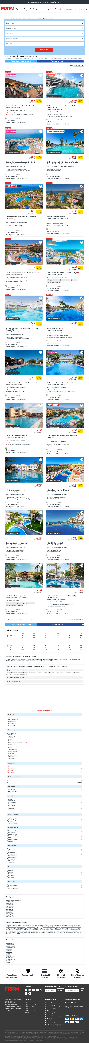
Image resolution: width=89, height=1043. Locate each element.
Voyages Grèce (9, 910)
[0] (84, 9)
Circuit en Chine (9, 950)
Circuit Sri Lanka (9, 953)
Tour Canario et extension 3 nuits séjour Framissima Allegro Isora (59, 925)
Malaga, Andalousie (60, 659)
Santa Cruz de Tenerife (24, 660)
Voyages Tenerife (37, 18)
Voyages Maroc (9, 904)
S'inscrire (60, 990)
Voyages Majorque (10, 901)
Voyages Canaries (10, 906)
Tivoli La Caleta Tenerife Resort (65, 928)
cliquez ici (41, 1040)
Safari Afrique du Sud (10, 959)
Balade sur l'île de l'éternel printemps (51, 927)
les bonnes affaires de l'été (54, 2)
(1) (44, 711)
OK (82, 990)
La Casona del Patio (21, 927)
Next (40, 85)
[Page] (26, 990)
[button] (12, 973)
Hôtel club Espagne (17, 18)
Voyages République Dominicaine (13, 900)
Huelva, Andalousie (15, 660)
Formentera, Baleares (10, 659)
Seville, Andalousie (52, 659)
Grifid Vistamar (54, 932)
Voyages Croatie (9, 903)
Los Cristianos (44, 660)
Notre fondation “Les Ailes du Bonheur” (33, 1011)
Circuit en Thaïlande (10, 946)
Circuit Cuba (8, 955)
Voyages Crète (9, 912)
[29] (12, 768)
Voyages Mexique (10, 916)
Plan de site (49, 1019)
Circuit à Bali (9, 952)
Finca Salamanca (67, 929)
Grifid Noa (11, 933)
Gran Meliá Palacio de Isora (75, 931)
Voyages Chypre (9, 909)
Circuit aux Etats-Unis (10, 947)
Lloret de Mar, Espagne (26, 659)
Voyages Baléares (10, 913)
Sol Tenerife (48, 932)
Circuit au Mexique (10, 943)
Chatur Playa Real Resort (40, 925)
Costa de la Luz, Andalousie (70, 659)
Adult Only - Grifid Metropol (21, 933)
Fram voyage (9, 18)
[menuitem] (18, 9)
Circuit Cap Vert (9, 957)
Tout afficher (12, 862)
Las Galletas (38, 660)
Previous (7, 85)
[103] (12, 770)
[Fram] (8, 8)
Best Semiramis (77, 928)
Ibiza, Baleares (18, 659)
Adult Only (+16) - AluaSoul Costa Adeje (49, 928)
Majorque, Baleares (35, 659)
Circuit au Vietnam (10, 944)
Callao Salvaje (50, 660)
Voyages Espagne (10, 915)
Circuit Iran (8, 962)
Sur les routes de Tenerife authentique (60, 931)
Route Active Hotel (31, 927)
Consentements (51, 1021)
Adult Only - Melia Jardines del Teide (43, 931)
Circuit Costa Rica (10, 956)
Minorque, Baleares (44, 659)
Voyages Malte (9, 907)
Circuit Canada (9, 960)
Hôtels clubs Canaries (27, 18)
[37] (12, 772)
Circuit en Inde (9, 949)
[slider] (7, 780)
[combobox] (6, 23)
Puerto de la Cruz (32, 660)
